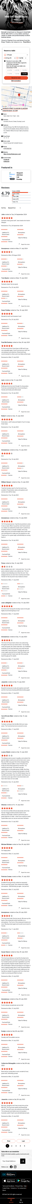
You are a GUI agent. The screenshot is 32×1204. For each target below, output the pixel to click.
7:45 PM (24, 74)
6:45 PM (17, 70)
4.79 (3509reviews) (17, 22)
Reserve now (16, 78)
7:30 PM (17, 74)
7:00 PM (24, 70)
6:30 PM (9, 70)
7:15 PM (9, 74)
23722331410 (7, 148)
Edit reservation (16, 80)
